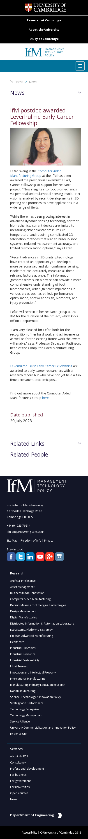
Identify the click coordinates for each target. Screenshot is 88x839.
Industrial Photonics (22, 648)
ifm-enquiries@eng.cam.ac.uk (25, 532)
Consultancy (18, 762)
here (45, 398)
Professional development (27, 769)
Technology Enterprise (24, 709)
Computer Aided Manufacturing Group (35, 173)
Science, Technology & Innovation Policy (35, 697)
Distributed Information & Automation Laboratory (42, 623)
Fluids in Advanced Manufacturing (31, 636)
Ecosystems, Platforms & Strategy (31, 630)
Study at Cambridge (44, 39)
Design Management (23, 611)
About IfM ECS (19, 756)
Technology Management (26, 715)
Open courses (19, 793)
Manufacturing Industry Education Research (37, 685)
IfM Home (16, 82)
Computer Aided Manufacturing (30, 599)
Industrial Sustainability (24, 660)
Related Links (27, 443)
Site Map (12, 540)
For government (20, 781)
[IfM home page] (44, 54)
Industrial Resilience (22, 654)
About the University (44, 30)
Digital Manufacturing (23, 617)
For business (18, 775)
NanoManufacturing (22, 691)
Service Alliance (20, 721)
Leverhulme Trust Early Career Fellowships (41, 366)
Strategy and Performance (27, 703)
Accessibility (29, 832)
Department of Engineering (32, 815)
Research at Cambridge (44, 20)
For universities (20, 787)
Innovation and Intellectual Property (33, 672)
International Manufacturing (27, 679)
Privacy (48, 540)
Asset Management (22, 587)
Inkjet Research (19, 666)
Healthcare (17, 642)
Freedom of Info (31, 540)
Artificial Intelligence (23, 581)
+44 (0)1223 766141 (19, 526)
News (33, 82)
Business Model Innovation (27, 593)
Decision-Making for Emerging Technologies (38, 605)
